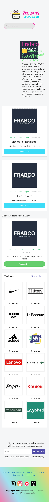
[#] (13, 483)
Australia (6, 472)
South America (31, 472)
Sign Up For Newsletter (24, 142)
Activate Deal (25, 151)
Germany (16, 475)
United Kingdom (28, 475)
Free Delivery (24, 196)
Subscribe (38, 451)
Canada (42, 472)
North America (18, 472)
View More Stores (37, 276)
